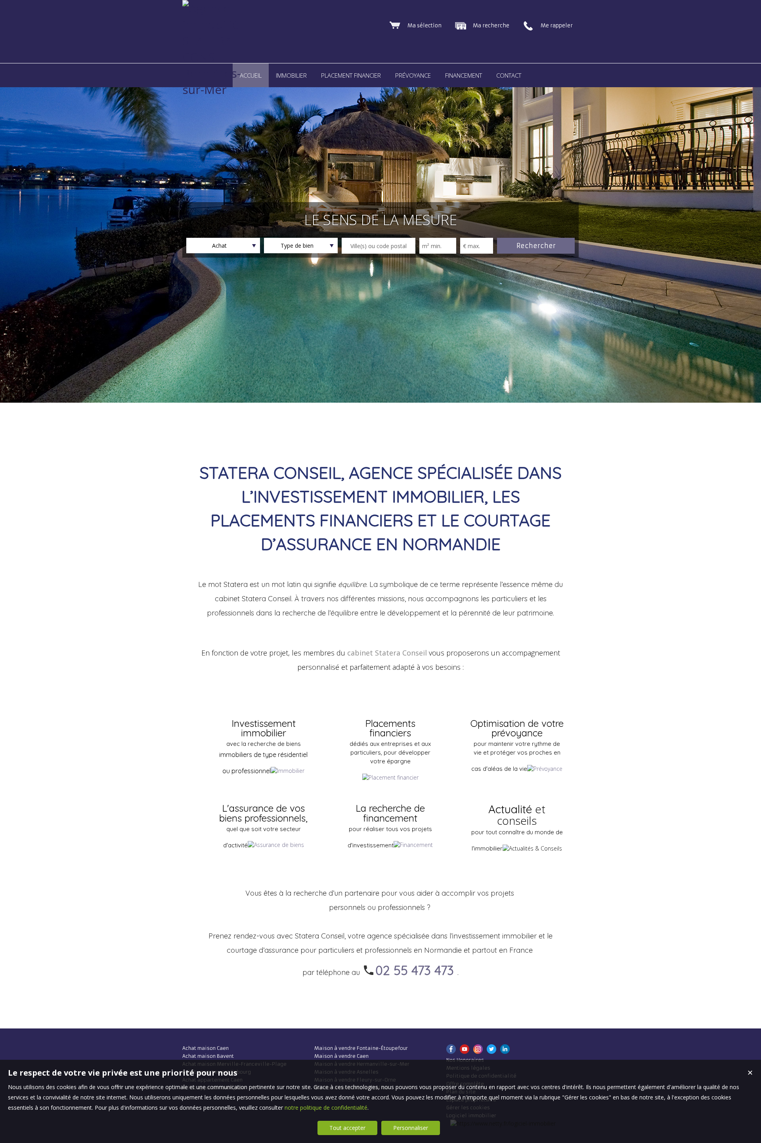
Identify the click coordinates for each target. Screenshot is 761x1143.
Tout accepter (347, 1128)
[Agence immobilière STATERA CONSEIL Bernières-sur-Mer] (211, 89)
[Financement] (413, 845)
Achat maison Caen (205, 1048)
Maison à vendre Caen (341, 1056)
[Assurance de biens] (276, 845)
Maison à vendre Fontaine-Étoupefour (361, 1048)
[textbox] (378, 246)
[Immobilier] (287, 770)
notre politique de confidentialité (326, 1107)
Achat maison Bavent (208, 1056)
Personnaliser (410, 1128)
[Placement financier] (390, 777)
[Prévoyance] (544, 768)
